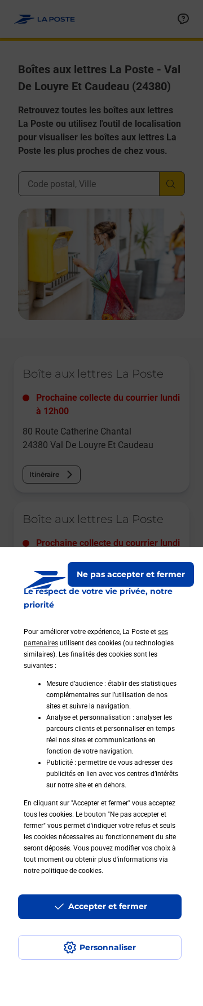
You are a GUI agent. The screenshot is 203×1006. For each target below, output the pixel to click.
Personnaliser (108, 947)
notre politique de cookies (63, 871)
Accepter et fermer (107, 906)
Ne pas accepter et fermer (131, 574)
